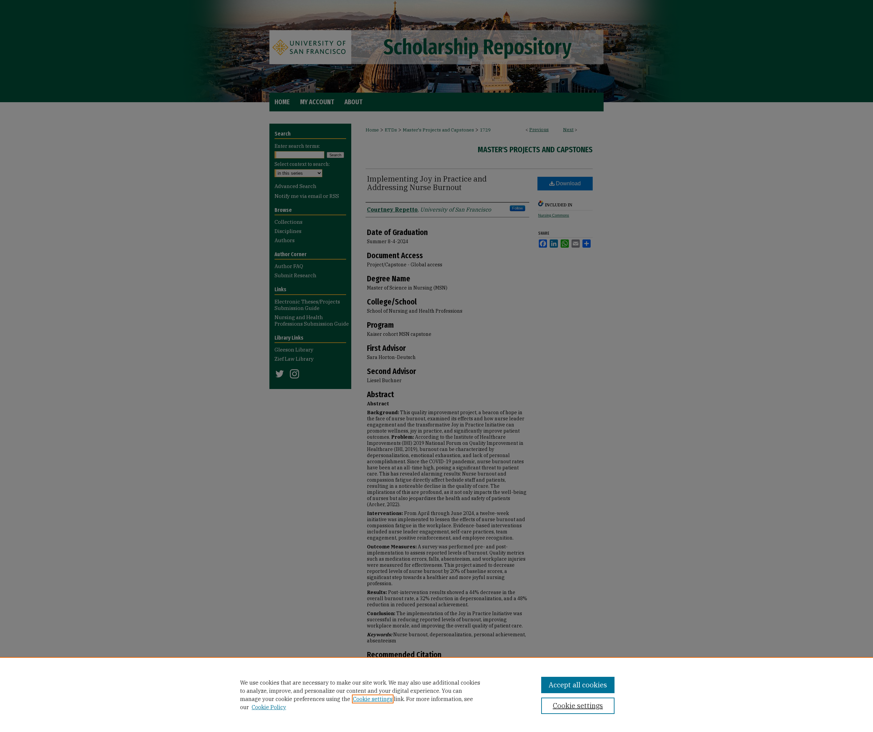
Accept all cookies (578, 684)
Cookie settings (373, 699)
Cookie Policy (269, 707)
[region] (436, 694)
